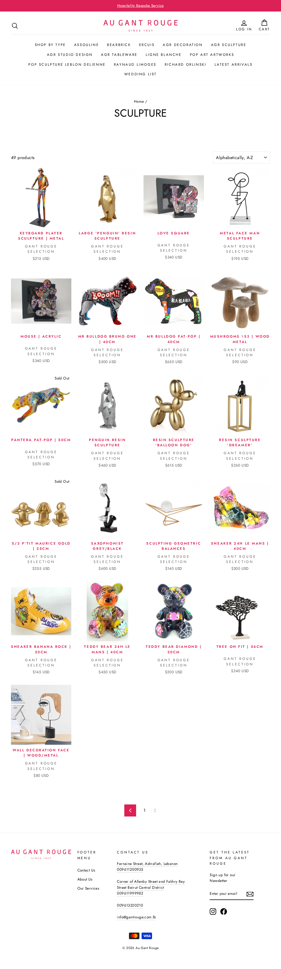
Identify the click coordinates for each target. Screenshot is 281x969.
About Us (84, 879)
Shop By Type (50, 44)
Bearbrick (119, 44)
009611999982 (130, 893)
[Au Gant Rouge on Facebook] (223, 911)
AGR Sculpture (228, 44)
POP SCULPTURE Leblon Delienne (66, 64)
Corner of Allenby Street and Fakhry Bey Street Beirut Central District (151, 884)
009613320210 (130, 905)
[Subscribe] (250, 894)
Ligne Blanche (164, 54)
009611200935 (130, 869)
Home (139, 101)
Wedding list (140, 74)
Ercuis (147, 44)
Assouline (86, 44)
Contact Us (86, 870)
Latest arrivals (234, 64)
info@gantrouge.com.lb (136, 917)
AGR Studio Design (70, 54)
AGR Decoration (183, 44)
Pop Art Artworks (212, 54)
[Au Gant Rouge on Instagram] (213, 911)
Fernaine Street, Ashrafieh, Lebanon (147, 863)
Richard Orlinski (185, 64)
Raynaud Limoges (135, 64)
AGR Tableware (119, 54)
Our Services (88, 888)
